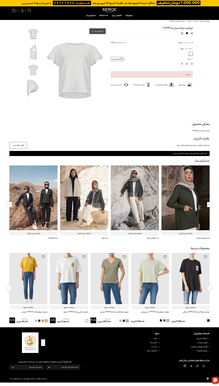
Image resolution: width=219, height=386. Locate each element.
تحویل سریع (182, 85)
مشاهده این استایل (185, 233)
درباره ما (154, 346)
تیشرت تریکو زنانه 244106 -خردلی (34, 312)
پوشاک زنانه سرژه (205, 21)
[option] (185, 204)
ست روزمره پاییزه (203, 238)
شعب (155, 338)
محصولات (129, 15)
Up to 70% (103, 15)
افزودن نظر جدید (18, 145)
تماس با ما (153, 342)
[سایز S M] (69, 278)
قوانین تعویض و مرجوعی (199, 346)
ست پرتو (105, 238)
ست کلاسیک (53, 238)
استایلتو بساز (91, 15)
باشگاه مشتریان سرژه (162, 85)
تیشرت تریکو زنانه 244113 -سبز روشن (155, 312)
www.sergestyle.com (15, 379)
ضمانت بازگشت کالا (139, 85)
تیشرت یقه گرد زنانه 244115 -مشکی (196, 312)
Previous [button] (9, 204)
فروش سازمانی (202, 342)
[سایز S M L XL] (150, 278)
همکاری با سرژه (152, 350)
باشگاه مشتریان (202, 338)
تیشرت (180, 42)
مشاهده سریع (191, 307)
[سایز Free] (191, 278)
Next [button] (209, 204)
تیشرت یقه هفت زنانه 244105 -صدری (114, 312)
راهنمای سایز (116, 59)
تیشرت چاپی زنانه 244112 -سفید (75, 312)
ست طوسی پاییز (153, 238)
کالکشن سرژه (116, 15)
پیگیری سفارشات (202, 350)
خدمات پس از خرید (116, 85)
